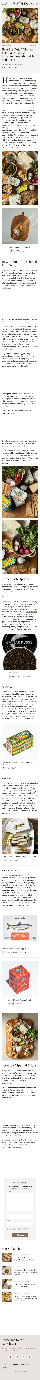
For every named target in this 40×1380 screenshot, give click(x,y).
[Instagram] (17, 1357)
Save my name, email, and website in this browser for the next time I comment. (19, 1228)
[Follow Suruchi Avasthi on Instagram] (16, 68)
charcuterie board (9, 115)
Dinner (16, 1255)
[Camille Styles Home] (15, 3)
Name (9, 1213)
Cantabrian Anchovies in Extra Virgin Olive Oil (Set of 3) (19, 763)
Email (9, 1220)
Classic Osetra (14, 673)
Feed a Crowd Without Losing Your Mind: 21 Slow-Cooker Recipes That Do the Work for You (26, 1299)
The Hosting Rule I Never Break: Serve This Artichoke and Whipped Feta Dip (25, 1272)
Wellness (17, 1281)
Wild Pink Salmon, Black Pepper (14, 948)
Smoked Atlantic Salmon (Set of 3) (20, 1000)
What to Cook (19, 1293)
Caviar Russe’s (31, 612)
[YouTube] (29, 1357)
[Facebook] (10, 1357)
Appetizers (6, 45)
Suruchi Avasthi (9, 68)
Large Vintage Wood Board (20, 247)
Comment (10, 1191)
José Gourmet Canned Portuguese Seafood (20, 856)
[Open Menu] (37, 3)
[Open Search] (32, 3)
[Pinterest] (23, 1357)
